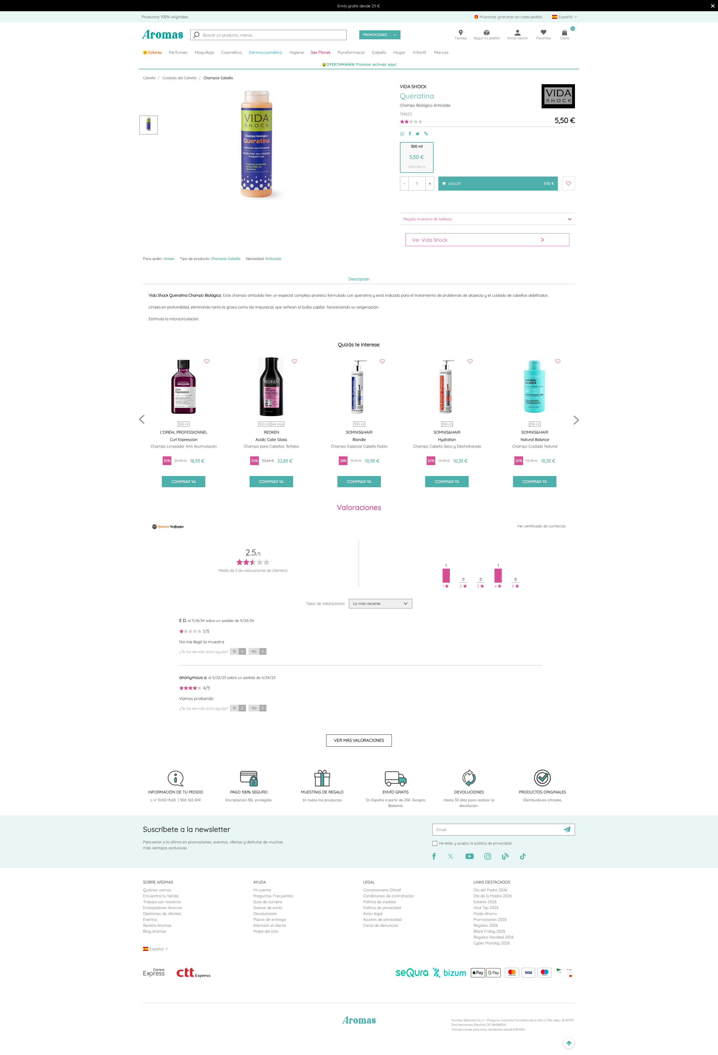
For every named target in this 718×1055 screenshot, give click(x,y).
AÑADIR (500, 181)
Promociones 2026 (490, 919)
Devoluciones (265, 913)
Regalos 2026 (485, 925)
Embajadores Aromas (162, 907)
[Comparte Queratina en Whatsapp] (400, 133)
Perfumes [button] (178, 52)
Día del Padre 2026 (490, 889)
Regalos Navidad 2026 (493, 937)
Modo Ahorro (485, 913)
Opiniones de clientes (162, 913)
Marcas (441, 52)
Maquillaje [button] (204, 52)
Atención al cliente (269, 925)
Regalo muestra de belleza (427, 218)
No (258, 651)
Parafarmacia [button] (351, 52)
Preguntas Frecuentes (273, 895)
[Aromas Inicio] (162, 38)
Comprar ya (183, 481)
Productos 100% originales (165, 16)
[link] (152, 52)
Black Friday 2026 (489, 931)
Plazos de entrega (269, 919)
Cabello (149, 77)
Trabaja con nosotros (162, 901)
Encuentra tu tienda (160, 895)
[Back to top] (569, 1043)
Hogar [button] (399, 52)
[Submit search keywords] (196, 36)
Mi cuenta (262, 889)
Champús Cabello (218, 77)
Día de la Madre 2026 (492, 895)
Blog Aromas (154, 931)
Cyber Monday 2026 (491, 943)
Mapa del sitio (265, 931)
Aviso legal (373, 913)
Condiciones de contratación (388, 895)
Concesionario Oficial (382, 889)
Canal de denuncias (380, 925)
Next (576, 420)
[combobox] (268, 35)
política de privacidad (492, 843)
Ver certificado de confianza (541, 526)
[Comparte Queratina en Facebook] (407, 133)
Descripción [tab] (359, 279)
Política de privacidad (382, 907)
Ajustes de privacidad (382, 919)
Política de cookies (379, 901)
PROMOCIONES (375, 35)
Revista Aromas (157, 925)
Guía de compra (267, 901)
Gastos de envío (267, 907)
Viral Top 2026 (486, 907)
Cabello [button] (379, 52)
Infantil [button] (419, 52)
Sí (238, 651)
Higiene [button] (296, 52)
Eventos (150, 919)
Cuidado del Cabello (180, 77)
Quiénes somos (157, 889)
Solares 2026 (485, 901)
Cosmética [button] (231, 52)
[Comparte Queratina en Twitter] (415, 133)
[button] (320, 52)
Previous (141, 420)
